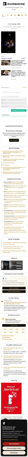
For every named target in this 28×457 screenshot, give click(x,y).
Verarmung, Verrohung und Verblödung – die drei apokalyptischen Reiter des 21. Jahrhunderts (14, 168)
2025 (11, 329)
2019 (23, 332)
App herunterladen (14, 288)
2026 (5, 329)
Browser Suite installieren (14, 291)
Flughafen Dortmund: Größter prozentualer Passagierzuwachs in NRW (13, 160)
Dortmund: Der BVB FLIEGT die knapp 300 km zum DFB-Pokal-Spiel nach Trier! (15, 303)
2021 (11, 332)
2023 (23, 329)
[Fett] (2, 97)
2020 (17, 332)
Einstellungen (14, 452)
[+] (18, 96)
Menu (3, 16)
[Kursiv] (4, 97)
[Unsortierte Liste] (11, 97)
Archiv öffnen (14, 325)
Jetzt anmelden (14, 140)
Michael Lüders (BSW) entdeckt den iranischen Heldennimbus (14, 156)
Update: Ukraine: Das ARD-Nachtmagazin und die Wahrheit (15, 368)
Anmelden (24, 87)
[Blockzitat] (13, 97)
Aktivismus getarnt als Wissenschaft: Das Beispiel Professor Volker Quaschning (14, 356)
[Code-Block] (14, 97)
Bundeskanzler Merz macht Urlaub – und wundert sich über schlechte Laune (13, 172)
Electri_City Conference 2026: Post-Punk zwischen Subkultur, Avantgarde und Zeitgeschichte (13, 152)
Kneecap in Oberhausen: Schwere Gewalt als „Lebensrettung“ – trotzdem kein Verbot (14, 206)
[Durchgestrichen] (7, 97)
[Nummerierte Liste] (9, 97)
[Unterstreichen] (6, 97)
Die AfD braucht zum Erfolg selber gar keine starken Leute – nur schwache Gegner (15, 187)
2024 (17, 329)
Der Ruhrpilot (6, 165)
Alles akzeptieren (14, 444)
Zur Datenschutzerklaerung (10, 439)
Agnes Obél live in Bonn (9, 162)
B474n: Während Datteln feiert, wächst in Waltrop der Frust (13, 348)
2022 (5, 332)
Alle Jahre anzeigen (7, 339)
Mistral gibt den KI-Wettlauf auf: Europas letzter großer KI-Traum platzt (15, 243)
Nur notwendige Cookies (14, 448)
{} (16, 96)
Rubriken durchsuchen (7, 335)
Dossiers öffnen (6, 337)
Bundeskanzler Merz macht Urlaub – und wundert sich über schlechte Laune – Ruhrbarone (14, 228)
